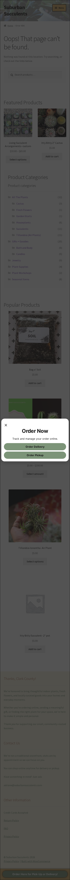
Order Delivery (35, 446)
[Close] (6, 424)
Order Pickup (35, 455)
